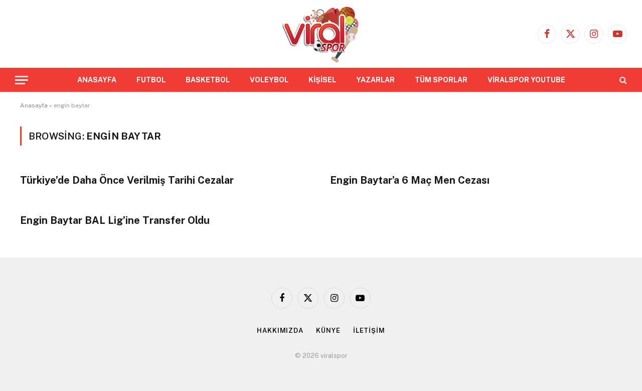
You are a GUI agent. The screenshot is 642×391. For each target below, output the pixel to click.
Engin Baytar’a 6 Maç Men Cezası (410, 180)
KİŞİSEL (322, 80)
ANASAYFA (96, 80)
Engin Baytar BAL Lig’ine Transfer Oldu (115, 220)
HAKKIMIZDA (280, 330)
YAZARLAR (375, 80)
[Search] (622, 80)
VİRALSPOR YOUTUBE (526, 80)
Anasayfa (34, 105)
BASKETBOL (208, 80)
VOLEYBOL (269, 80)
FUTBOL (151, 80)
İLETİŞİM (369, 330)
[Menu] (21, 80)
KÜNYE (328, 330)
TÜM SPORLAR (441, 80)
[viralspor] (320, 34)
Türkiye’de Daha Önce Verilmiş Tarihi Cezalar (127, 180)
